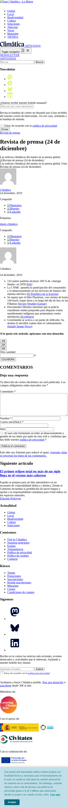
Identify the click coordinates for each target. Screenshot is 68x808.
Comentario (8, 391)
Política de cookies (18, 555)
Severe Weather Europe (32, 303)
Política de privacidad (19, 552)
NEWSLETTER (9, 55)
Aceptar (12, 802)
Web (2, 429)
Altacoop (12, 27)
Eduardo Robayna (10, 498)
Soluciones (13, 23)
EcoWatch (27, 316)
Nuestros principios (18, 542)
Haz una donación (52, 682)
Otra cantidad (7, 352)
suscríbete (5, 685)
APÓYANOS (33, 45)
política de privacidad (44, 125)
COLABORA (8, 359)
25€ (3, 344)
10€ (3, 341)
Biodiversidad (15, 17)
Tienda (11, 572)
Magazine (12, 33)
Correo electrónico (11, 421)
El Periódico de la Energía (42, 294)
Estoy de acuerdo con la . (31, 125)
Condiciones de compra (20, 592)
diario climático (9, 224)
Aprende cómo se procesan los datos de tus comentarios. (33, 454)
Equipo (11, 545)
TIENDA (12, 36)
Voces (10, 30)
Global (11, 10)
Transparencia (15, 549)
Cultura (11, 20)
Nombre (6, 418)
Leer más (55, 794)
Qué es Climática (17, 539)
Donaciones (14, 576)
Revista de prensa (10, 132)
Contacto (12, 558)
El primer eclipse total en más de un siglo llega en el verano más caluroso (30, 473)
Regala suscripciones (19, 582)
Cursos (11, 589)
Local (10, 14)
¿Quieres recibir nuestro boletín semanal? (23, 102)
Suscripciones (15, 579)
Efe (29, 284)
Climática (5, 189)
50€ (3, 348)
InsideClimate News (19, 326)
